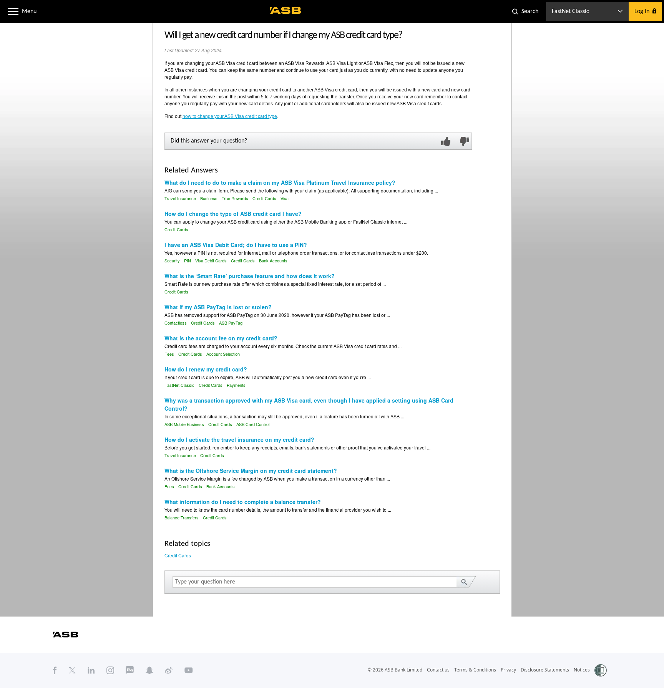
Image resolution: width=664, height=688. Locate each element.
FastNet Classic (179, 385)
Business (208, 198)
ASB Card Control (252, 424)
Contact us (438, 669)
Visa (285, 198)
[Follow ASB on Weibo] (169, 670)
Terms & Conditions (475, 669)
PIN (187, 260)
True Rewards (235, 198)
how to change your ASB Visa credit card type (230, 116)
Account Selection (223, 354)
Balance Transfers (181, 517)
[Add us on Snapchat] (149, 670)
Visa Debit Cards (211, 260)
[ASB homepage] (285, 10)
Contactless (175, 323)
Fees (169, 354)
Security (172, 260)
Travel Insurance (180, 198)
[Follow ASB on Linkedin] (91, 670)
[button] (13, 11)
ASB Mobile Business (184, 424)
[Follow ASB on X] (72, 670)
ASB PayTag (230, 323)
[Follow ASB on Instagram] (110, 670)
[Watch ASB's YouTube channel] (188, 670)
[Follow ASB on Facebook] (55, 670)
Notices (582, 669)
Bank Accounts (273, 260)
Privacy (508, 669)
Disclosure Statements (545, 669)
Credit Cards (264, 198)
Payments (236, 385)
